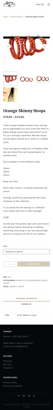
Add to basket (33, 264)
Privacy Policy (10, 382)
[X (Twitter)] (24, 396)
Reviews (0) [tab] (26, 304)
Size (5, 246)
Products (7, 361)
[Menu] (48, 4)
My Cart (7, 364)
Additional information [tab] (26, 298)
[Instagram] (29, 396)
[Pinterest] (34, 396)
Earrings (20, 280)
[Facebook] (19, 396)
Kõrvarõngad (33, 280)
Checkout (8, 368)
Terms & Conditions (12, 386)
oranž (21, 286)
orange (13, 286)
